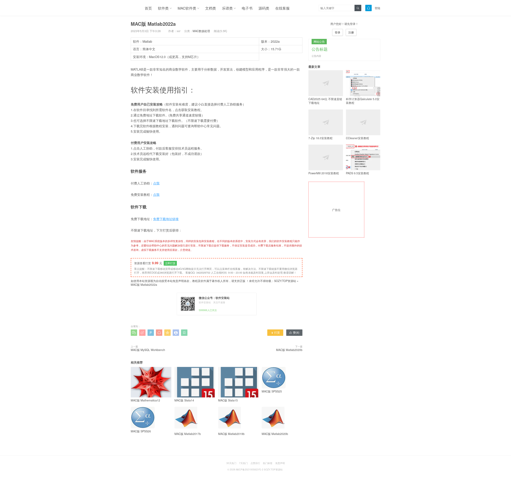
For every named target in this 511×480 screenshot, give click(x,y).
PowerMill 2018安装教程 (323, 173)
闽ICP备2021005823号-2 (249, 469)
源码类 (263, 8)
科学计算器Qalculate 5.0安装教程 (362, 101)
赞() (294, 332)
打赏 (275, 332)
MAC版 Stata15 (228, 400)
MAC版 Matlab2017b (187, 434)
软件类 (163, 8)
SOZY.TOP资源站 (285, 281)
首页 (148, 8)
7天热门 (243, 463)
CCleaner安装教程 (357, 138)
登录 (337, 32)
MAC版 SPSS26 (141, 431)
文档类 (210, 8)
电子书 (247, 8)
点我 (156, 183)
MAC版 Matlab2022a (144, 285)
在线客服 (282, 8)
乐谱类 (227, 8)
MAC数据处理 (201, 31)
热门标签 (267, 463)
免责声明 (280, 463)
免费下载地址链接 (166, 219)
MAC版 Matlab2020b (289, 350)
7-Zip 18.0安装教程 (320, 138)
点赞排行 (255, 463)
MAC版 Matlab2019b (231, 434)
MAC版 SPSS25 (272, 391)
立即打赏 (170, 263)
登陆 (377, 8)
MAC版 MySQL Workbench (148, 350)
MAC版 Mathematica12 (145, 400)
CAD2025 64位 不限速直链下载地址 (325, 101)
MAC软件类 (187, 8)
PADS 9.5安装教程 (357, 173)
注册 (351, 32)
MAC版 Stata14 (184, 400)
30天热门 (231, 463)
